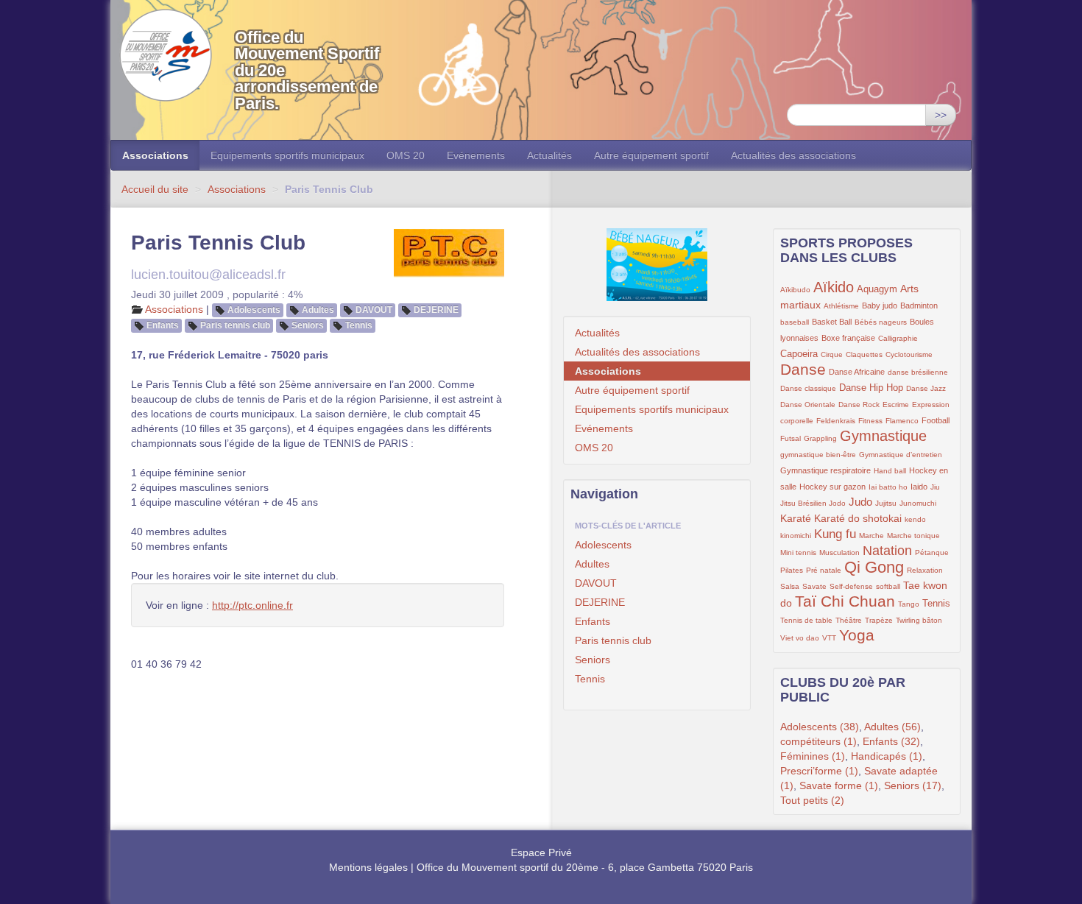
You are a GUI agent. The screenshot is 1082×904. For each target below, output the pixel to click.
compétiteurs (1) (818, 741)
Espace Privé (541, 852)
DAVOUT (374, 310)
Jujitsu (886, 503)
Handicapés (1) (886, 756)
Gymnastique (883, 436)
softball (888, 586)
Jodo (837, 503)
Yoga (856, 634)
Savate (814, 586)
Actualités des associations (793, 155)
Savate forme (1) (838, 785)
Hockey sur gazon (832, 486)
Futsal (790, 438)
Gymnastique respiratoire (825, 470)
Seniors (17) (912, 785)
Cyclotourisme (909, 354)
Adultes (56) (892, 726)
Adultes (318, 310)
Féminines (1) (812, 756)
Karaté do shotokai (858, 518)
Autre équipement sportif (651, 155)
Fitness (870, 421)
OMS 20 (405, 155)
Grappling (820, 438)
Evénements (476, 155)
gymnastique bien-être (818, 455)
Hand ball (890, 471)
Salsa (789, 586)
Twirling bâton (919, 620)
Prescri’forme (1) (819, 771)
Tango (908, 604)
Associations (155, 155)
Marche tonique (913, 536)
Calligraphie (898, 338)
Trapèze (879, 620)
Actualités (549, 155)
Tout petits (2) (812, 800)
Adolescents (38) (819, 726)
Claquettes (864, 354)
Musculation (839, 552)
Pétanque (932, 552)
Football (936, 420)
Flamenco (902, 421)
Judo (860, 501)
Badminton (919, 305)
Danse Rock (859, 404)
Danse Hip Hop (871, 388)
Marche (871, 536)
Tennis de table (806, 620)
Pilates (791, 570)
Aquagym (877, 289)
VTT (829, 638)
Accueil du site (154, 189)
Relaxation (925, 570)
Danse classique (808, 388)
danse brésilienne (918, 372)
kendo (915, 519)
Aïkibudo (795, 290)
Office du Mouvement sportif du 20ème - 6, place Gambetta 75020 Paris (585, 867)
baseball (794, 322)
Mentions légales (368, 867)
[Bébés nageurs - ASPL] (657, 264)
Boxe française (848, 337)
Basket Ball (832, 321)
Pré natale (823, 570)
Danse (803, 369)
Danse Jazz (926, 388)
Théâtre (848, 620)
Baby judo (879, 305)
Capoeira (799, 354)
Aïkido (833, 287)
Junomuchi (917, 503)
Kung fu (835, 534)
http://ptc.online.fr (252, 605)
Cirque (832, 354)
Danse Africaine (857, 371)
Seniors (307, 325)
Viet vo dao (799, 638)
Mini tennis (798, 552)
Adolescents (253, 310)
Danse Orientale (807, 404)
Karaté (795, 518)
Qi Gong (874, 567)
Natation (887, 550)
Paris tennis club (235, 325)
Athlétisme (841, 306)
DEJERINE (436, 310)
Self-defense (851, 586)
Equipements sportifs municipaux (287, 155)
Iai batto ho (888, 487)
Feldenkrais (835, 421)
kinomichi (795, 536)
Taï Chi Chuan (845, 601)
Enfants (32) (891, 741)
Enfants (162, 325)
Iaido (918, 486)
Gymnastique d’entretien (900, 455)
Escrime (896, 404)
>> (941, 115)
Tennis (358, 325)
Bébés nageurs (881, 322)
